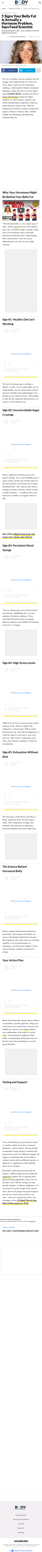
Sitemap (21, 1532)
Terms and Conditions (21, 1519)
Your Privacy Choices (23, 1550)
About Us (21, 1528)
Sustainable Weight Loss (26, 1231)
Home (4, 8)
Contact (21, 1524)
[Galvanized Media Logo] (21, 1541)
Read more (33, 1221)
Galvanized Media (17, 1544)
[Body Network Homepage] (21, 2)
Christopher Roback (18, 36)
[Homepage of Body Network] (20, 1508)
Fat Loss (6, 1231)
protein (26, 1029)
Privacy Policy (21, 1515)
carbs (4, 1035)
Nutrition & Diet (14, 8)
